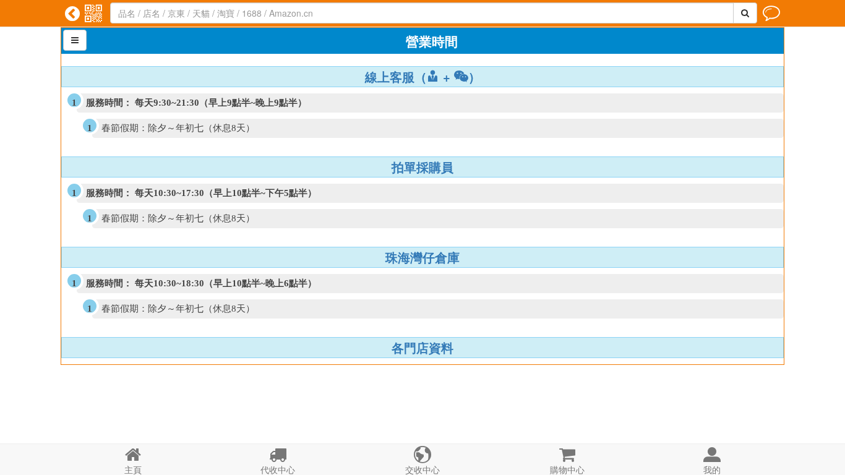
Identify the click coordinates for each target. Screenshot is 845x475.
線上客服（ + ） (423, 76)
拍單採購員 (422, 167)
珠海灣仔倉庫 (422, 257)
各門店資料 (422, 347)
